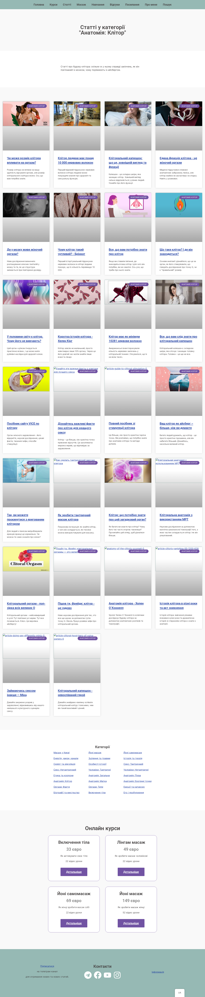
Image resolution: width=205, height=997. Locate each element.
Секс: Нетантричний (65, 769)
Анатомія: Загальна (99, 775)
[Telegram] (88, 975)
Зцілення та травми (99, 758)
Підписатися (47, 966)
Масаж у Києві (62, 752)
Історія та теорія (133, 758)
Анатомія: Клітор (63, 781)
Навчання (98, 4)
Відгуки (115, 4)
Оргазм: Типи (96, 786)
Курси (53, 4)
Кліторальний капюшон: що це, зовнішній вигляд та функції (127, 162)
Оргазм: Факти (62, 786)
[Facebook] (98, 975)
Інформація (158, 972)
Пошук (167, 4)
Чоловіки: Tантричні (100, 769)
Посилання (132, 4)
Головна (39, 4)
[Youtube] (107, 975)
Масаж (81, 4)
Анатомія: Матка (98, 781)
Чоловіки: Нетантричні (136, 769)
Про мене (151, 4)
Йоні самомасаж (133, 752)
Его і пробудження (134, 792)
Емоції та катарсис (134, 786)
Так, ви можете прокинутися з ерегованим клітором (25, 519)
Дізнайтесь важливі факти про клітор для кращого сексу (76, 428)
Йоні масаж (95, 752)
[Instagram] (117, 975)
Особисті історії (97, 764)
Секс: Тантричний (133, 764)
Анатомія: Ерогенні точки (138, 781)
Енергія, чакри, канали (66, 758)
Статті (67, 4)
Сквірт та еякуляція (64, 764)
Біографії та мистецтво (66, 792)
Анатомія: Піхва (132, 775)
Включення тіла (97, 792)
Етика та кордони (63, 775)
